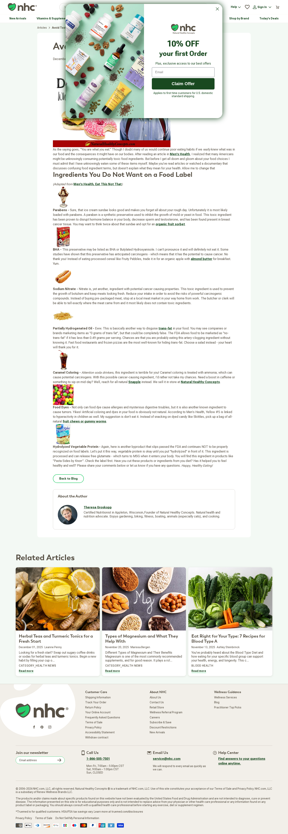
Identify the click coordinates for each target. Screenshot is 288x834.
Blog (216, 702)
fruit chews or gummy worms (84, 421)
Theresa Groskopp (98, 507)
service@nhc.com (166, 759)
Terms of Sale (93, 722)
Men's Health (180, 154)
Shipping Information (98, 697)
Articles (42, 27)
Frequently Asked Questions (102, 717)
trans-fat (165, 328)
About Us (155, 697)
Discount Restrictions (163, 727)
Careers (155, 717)
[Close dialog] (217, 8)
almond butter (201, 259)
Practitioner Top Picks (227, 707)
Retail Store (157, 707)
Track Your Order (95, 702)
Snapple (134, 382)
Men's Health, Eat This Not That (97, 184)
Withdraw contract (96, 737)
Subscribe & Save (160, 722)
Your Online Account (97, 712)
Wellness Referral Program (166, 712)
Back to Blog (68, 479)
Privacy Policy (93, 727)
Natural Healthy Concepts (200, 382)
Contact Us (157, 702)
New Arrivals (157, 732)
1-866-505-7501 (98, 759)
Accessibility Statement (100, 732)
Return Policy (93, 707)
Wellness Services (225, 697)
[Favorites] (247, 7)
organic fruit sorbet (170, 224)
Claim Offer (183, 83)
